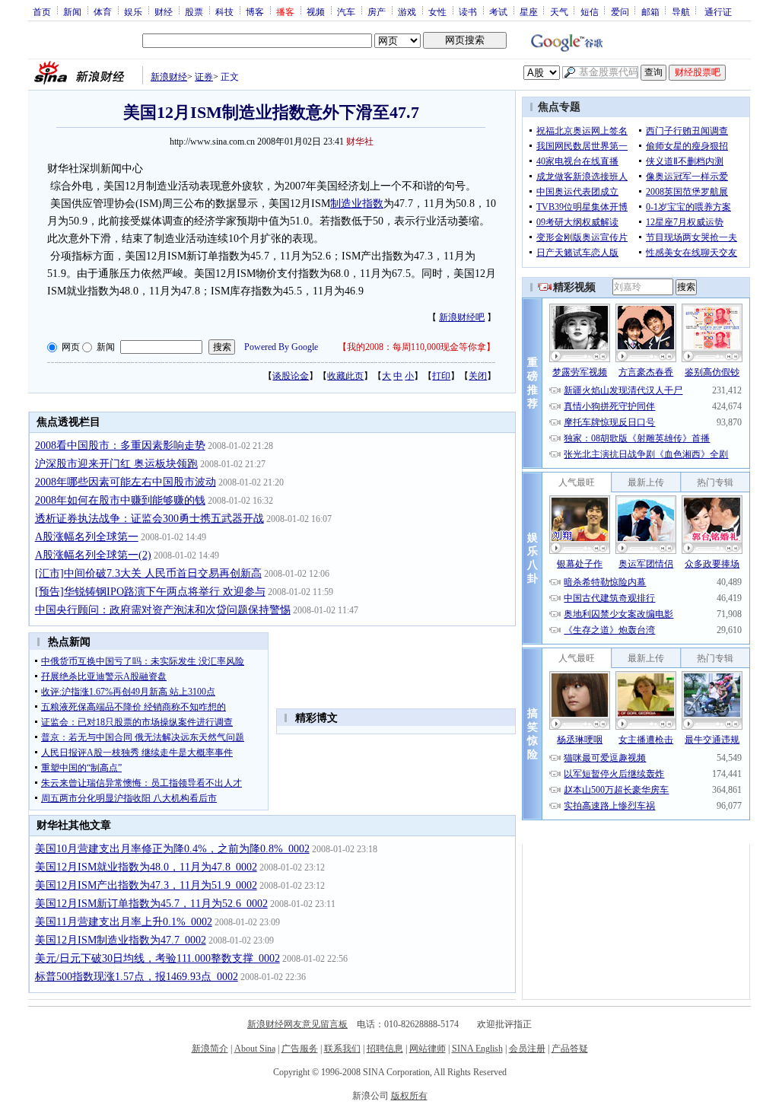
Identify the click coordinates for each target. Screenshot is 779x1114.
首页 (42, 11)
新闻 (72, 11)
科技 (224, 11)
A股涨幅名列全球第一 (86, 537)
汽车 (346, 11)
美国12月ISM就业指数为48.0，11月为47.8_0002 (146, 867)
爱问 (620, 11)
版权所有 (409, 1095)
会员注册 (527, 1048)
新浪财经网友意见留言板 (297, 1024)
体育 (103, 11)
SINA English (477, 1048)
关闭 (478, 376)
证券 (204, 77)
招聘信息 (385, 1048)
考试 (498, 11)
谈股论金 (290, 376)
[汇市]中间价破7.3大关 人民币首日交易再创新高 (148, 573)
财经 (163, 11)
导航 (681, 11)
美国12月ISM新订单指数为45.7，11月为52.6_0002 (151, 903)
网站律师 (427, 1048)
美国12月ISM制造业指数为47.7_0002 (120, 940)
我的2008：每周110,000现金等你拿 (416, 347)
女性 (437, 11)
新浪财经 (169, 77)
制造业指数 (356, 203)
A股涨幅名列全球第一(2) (93, 555)
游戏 (407, 11)
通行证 (718, 11)
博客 (255, 11)
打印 (441, 376)
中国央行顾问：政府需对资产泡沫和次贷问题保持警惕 (163, 610)
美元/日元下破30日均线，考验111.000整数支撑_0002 (157, 958)
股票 (194, 11)
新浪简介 (210, 1048)
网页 (71, 347)
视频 (316, 11)
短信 (589, 11)
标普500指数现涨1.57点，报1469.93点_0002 (136, 976)
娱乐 (133, 11)
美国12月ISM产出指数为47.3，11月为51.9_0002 (146, 885)
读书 (468, 11)
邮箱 (650, 11)
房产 (376, 11)
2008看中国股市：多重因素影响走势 (120, 445)
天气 (559, 11)
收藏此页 (345, 376)
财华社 (360, 141)
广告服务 (299, 1048)
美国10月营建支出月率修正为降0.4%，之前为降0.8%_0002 (172, 849)
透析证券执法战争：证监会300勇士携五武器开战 (149, 518)
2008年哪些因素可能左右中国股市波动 (125, 482)
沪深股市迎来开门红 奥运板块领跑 (116, 463)
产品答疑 (570, 1048)
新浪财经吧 (462, 317)
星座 (529, 11)
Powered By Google (281, 347)
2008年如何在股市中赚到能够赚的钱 (120, 500)
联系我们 (342, 1048)
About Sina (254, 1048)
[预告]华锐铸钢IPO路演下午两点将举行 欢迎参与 (150, 591)
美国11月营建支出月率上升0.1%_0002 (123, 922)
